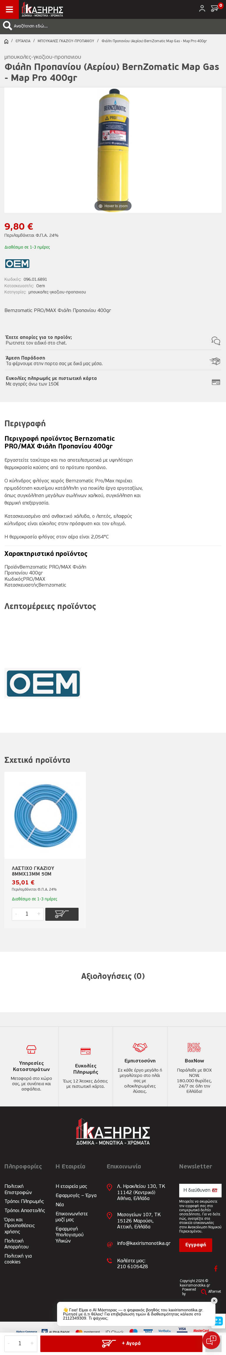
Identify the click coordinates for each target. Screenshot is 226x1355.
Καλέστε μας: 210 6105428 (132, 1263)
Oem (40, 286)
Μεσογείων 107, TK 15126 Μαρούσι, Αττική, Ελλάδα (139, 1221)
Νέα (60, 1204)
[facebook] (216, 1268)
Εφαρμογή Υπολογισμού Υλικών (70, 1235)
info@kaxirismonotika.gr (143, 1243)
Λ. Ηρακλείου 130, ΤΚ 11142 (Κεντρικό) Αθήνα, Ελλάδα (141, 1192)
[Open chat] (211, 1340)
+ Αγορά (131, 1343)
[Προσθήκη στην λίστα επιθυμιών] (79, 786)
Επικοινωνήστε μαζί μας (72, 1217)
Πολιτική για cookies (18, 1259)
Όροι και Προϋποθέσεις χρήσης (19, 1226)
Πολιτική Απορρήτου (16, 1244)
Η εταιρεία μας (71, 1186)
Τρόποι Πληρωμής (24, 1201)
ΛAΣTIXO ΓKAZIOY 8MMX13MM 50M (33, 871)
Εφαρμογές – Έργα (76, 1195)
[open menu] (9, 9)
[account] (202, 8)
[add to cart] (62, 914)
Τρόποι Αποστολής (24, 1210)
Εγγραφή (195, 1245)
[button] (7, 25)
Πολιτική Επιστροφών (18, 1189)
